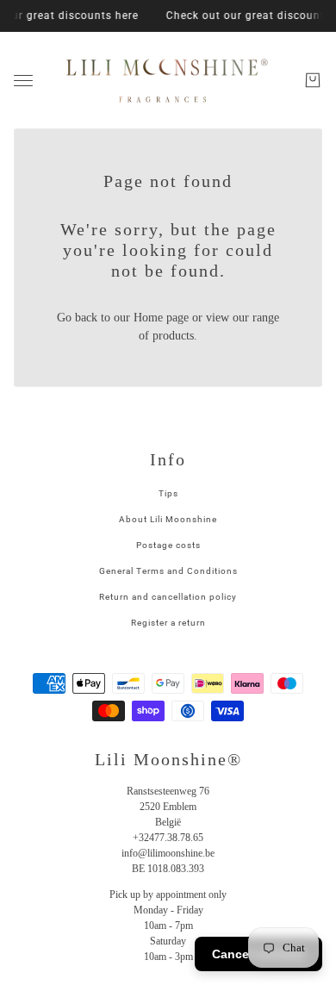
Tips (168, 493)
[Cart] (312, 80)
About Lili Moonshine (168, 519)
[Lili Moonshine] (168, 80)
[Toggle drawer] (23, 80)
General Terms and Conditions (168, 571)
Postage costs (168, 545)
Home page (161, 317)
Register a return (168, 622)
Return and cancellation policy (168, 597)
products (173, 335)
